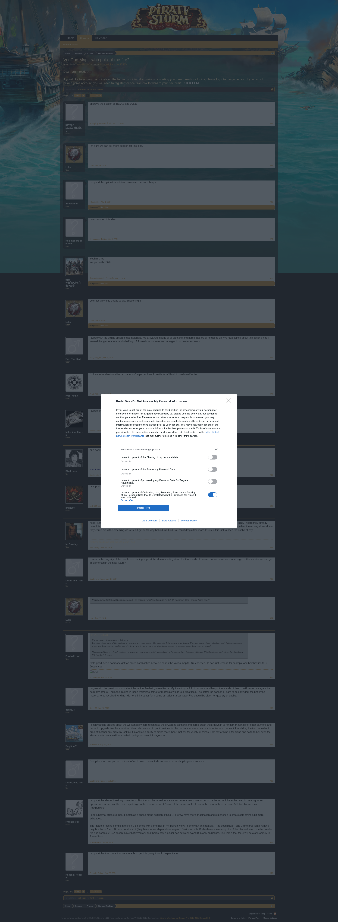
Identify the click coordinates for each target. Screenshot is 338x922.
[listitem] (169, 449)
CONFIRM (143, 508)
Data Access (169, 520)
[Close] (230, 401)
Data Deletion (149, 520)
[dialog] (169, 461)
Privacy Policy (189, 520)
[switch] (212, 457)
